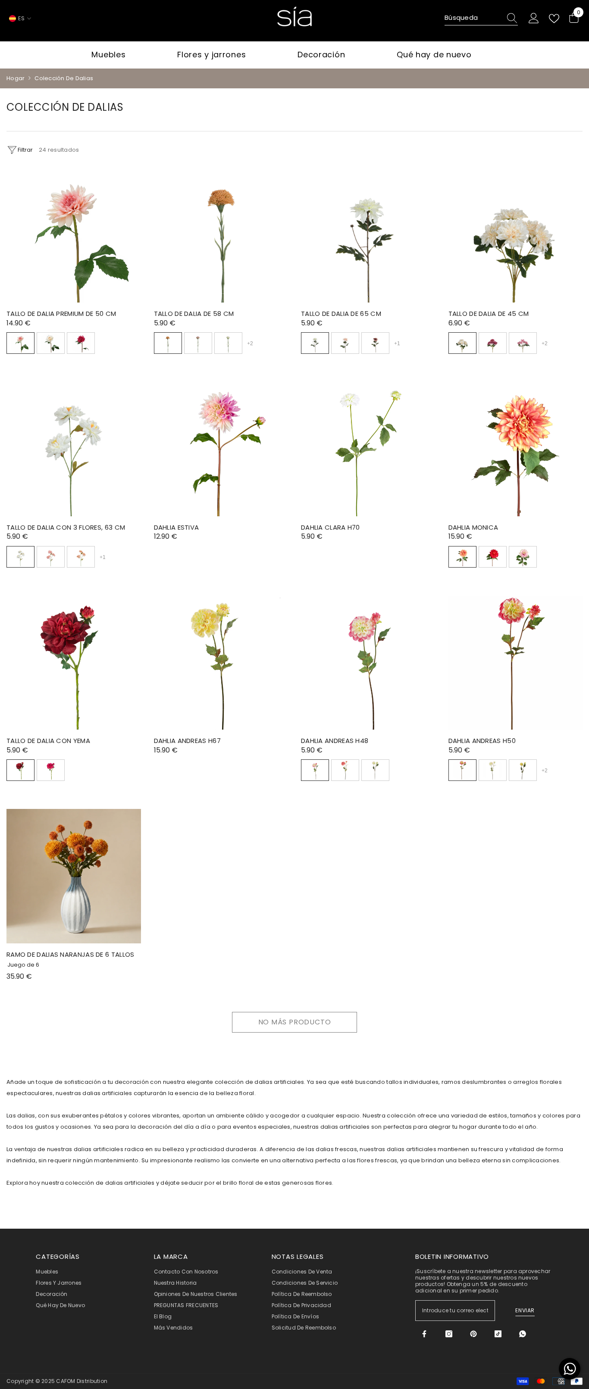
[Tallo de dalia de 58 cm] (221, 236)
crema (375, 770)
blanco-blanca (51, 343)
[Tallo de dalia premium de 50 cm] (73, 236)
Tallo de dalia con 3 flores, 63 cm (65, 527)
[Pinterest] (473, 1334)
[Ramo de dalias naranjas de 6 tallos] (73, 876)
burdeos (81, 343)
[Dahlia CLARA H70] (368, 449)
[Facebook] (424, 1334)
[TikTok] (498, 1334)
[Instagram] (449, 1334)
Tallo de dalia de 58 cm (194, 313)
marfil (228, 343)
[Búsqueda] (481, 18)
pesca (81, 557)
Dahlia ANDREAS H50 (482, 740)
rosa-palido (345, 343)
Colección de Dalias (63, 78)
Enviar (525, 1310)
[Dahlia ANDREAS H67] (221, 663)
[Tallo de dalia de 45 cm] (515, 236)
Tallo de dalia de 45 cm (488, 313)
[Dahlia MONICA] (515, 449)
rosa (20, 343)
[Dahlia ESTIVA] (221, 449)
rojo (493, 557)
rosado (523, 557)
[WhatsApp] (523, 1334)
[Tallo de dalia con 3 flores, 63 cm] (73, 449)
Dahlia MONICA (473, 527)
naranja (168, 343)
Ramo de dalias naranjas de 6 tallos (70, 954)
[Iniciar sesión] (534, 18)
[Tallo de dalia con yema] (73, 663)
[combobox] (473, 18)
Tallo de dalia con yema (48, 740)
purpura (493, 343)
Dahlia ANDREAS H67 (187, 740)
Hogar (15, 78)
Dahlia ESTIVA (176, 527)
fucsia (51, 770)
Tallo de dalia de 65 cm (341, 313)
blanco (493, 770)
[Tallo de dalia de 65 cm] (368, 236)
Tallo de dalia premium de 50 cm (61, 313)
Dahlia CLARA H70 (330, 527)
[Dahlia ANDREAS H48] (368, 663)
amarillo (523, 770)
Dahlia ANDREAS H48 (334, 740)
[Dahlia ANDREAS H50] (515, 663)
